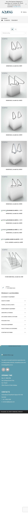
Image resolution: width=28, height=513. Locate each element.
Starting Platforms (7, 332)
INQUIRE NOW (17, 6)
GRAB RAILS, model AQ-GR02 (14, 100)
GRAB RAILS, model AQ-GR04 (14, 169)
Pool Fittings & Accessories (9, 328)
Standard (14, 20)
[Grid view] (12, 29)
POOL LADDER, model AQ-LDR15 (14, 242)
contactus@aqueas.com (9, 401)
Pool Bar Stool (5, 320)
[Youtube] (7, 369)
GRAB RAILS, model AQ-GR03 (14, 135)
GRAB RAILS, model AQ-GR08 (14, 213)
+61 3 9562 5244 (7, 399)
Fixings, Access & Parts (7, 304)
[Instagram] (3, 369)
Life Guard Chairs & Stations (9, 316)
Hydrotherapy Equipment (8, 308)
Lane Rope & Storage (7, 312)
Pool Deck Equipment (7, 324)
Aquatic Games (5, 300)
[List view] (15, 29)
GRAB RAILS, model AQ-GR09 (14, 223)
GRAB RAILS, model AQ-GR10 (14, 232)
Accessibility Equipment (8, 297)
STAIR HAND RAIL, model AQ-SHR (14, 277)
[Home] (2, 20)
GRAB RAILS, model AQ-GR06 (14, 204)
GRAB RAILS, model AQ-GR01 (14, 66)
